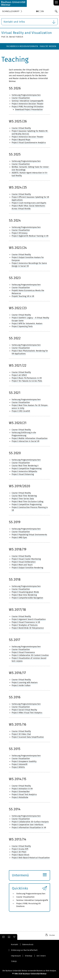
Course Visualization (25, 897)
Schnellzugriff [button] (10, 11)
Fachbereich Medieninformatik (22, 46)
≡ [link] (56, 2)
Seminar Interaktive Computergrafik (32, 900)
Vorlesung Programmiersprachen (30, 893)
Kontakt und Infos (14, 21)
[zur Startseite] (13, 3)
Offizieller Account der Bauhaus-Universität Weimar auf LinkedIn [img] (9, 937)
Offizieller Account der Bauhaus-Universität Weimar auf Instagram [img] (3, 937)
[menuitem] (37, 12)
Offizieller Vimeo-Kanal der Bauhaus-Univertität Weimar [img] (14, 937)
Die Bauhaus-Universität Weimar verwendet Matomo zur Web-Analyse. (29, 971)
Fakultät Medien (48, 46)
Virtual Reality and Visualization (26, 33)
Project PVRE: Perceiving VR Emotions (28, 904)
